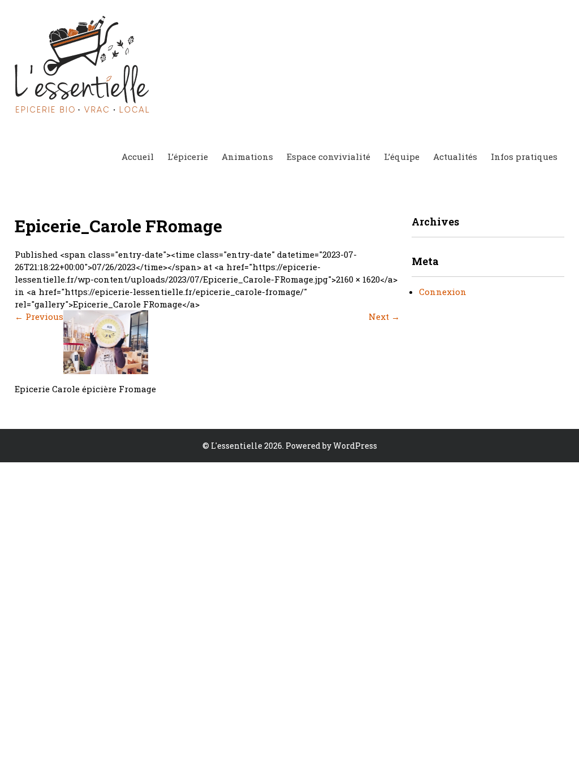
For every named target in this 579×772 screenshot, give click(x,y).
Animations (247, 156)
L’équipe (402, 156)
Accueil (138, 156)
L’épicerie (187, 156)
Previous (39, 316)
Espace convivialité (328, 156)
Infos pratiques (524, 156)
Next (384, 316)
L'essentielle (236, 445)
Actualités (455, 156)
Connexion (442, 291)
